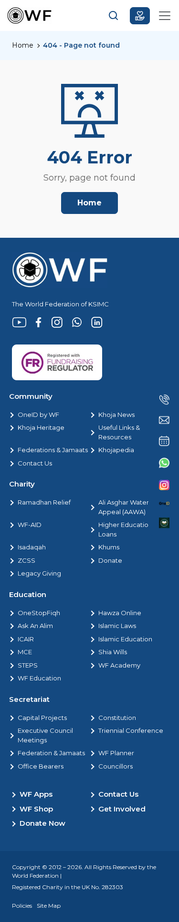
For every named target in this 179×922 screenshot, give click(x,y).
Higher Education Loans (125, 529)
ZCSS (26, 560)
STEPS (28, 665)
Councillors (115, 766)
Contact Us (35, 463)
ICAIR (26, 639)
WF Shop (36, 808)
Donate (110, 560)
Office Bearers (40, 766)
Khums (108, 547)
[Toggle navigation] (165, 16)
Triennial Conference (130, 730)
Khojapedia (116, 450)
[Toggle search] (113, 15)
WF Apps (36, 794)
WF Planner (116, 753)
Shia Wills (112, 652)
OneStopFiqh (39, 613)
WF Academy (119, 665)
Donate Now (42, 823)
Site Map (49, 905)
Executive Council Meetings (45, 735)
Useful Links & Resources (119, 432)
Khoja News (116, 414)
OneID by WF (38, 414)
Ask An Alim (35, 625)
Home (22, 45)
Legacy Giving (39, 573)
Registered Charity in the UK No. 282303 (67, 887)
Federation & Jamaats (51, 753)
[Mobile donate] (140, 15)
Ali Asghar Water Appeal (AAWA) (123, 507)
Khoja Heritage (41, 427)
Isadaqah (32, 547)
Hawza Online (119, 613)
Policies (22, 905)
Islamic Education (125, 639)
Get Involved (122, 808)
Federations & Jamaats (53, 450)
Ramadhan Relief (44, 502)
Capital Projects (42, 717)
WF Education (39, 678)
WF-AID (30, 524)
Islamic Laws (117, 625)
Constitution (117, 717)
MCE (25, 652)
